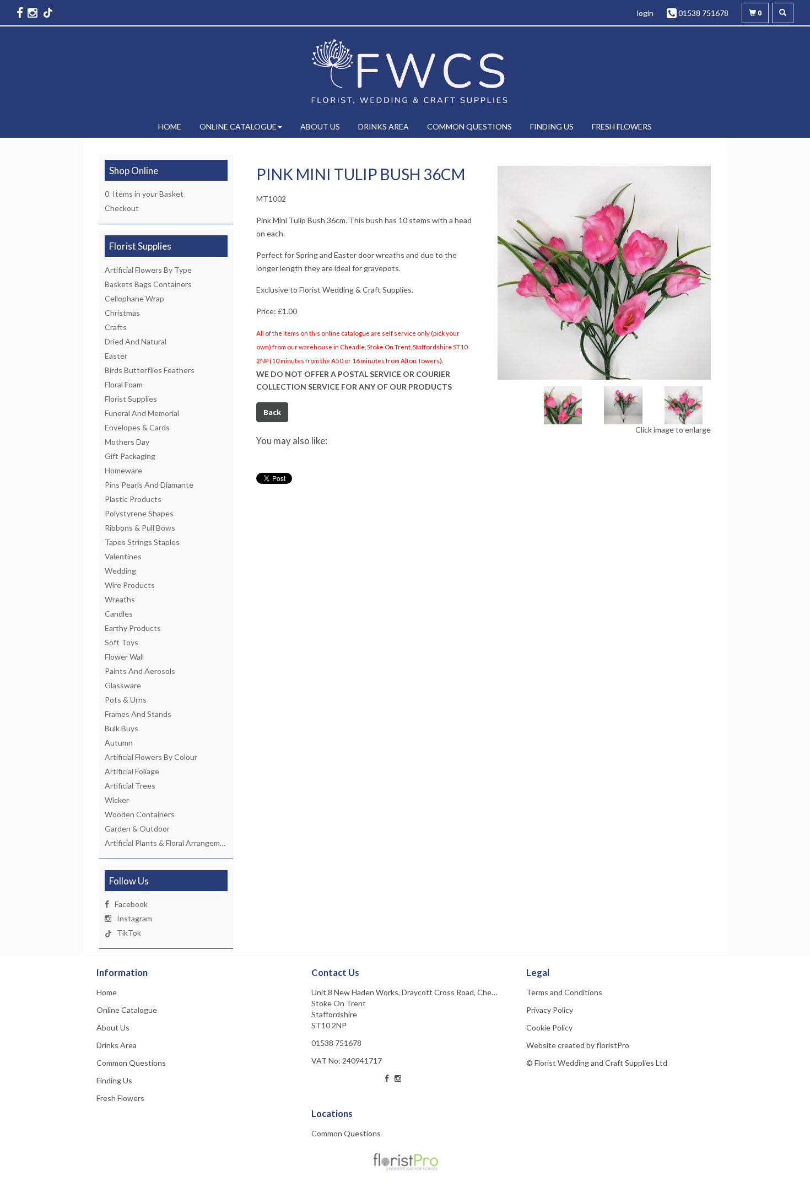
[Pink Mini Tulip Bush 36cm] (604, 273)
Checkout (122, 208)
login (645, 13)
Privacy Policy (549, 1010)
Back (272, 412)
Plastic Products (133, 499)
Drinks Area (383, 126)
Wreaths (120, 599)
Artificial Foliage (132, 771)
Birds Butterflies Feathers (150, 370)
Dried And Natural (135, 341)
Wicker (117, 800)
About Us (320, 126)
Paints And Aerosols (140, 671)
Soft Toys (121, 642)
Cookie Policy (549, 1027)
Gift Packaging (130, 456)
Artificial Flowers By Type (148, 269)
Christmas (122, 312)
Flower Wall (124, 656)
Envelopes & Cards (137, 427)
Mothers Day (127, 441)
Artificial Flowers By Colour (151, 757)
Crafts (116, 327)
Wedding (120, 570)
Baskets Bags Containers (148, 284)
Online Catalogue (238, 126)
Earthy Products (133, 628)
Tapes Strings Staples (142, 542)
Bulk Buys (121, 728)
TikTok (129, 932)
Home (169, 126)
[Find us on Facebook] (21, 12)
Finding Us (552, 126)
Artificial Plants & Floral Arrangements (170, 843)
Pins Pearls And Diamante (149, 484)
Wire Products (130, 585)
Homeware (123, 470)
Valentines (123, 556)
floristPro (612, 1045)
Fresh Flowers (622, 126)
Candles (119, 613)
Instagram (134, 918)
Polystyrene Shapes (139, 513)
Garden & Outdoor (137, 828)
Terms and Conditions (564, 992)
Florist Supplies (131, 398)
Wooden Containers (140, 814)
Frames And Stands (138, 714)
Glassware (123, 685)
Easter (116, 355)
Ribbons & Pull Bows (140, 527)
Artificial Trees (130, 785)
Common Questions (469, 126)
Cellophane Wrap (134, 298)
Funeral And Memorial (142, 413)
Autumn (119, 742)
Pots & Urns (126, 699)
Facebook (131, 904)
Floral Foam (124, 384)
